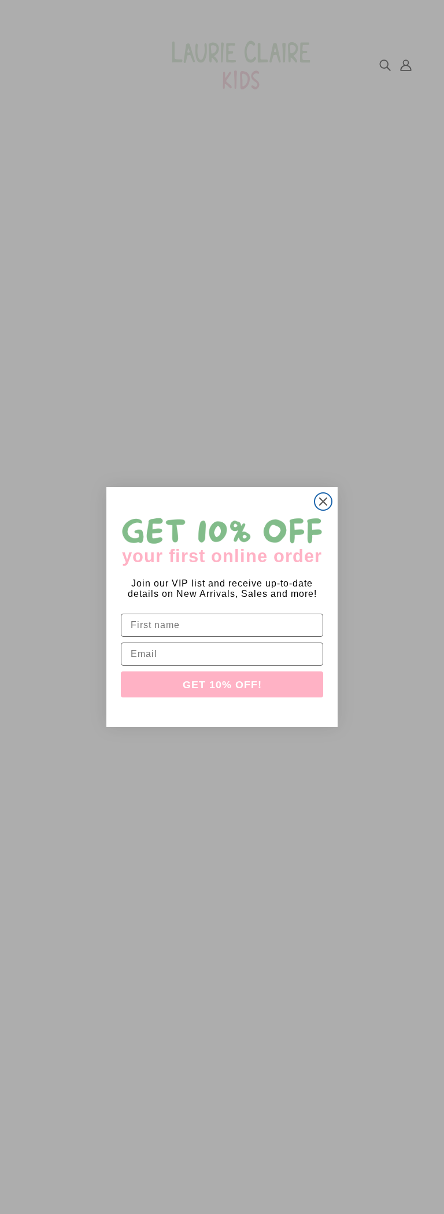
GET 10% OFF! (222, 684)
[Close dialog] (323, 501)
